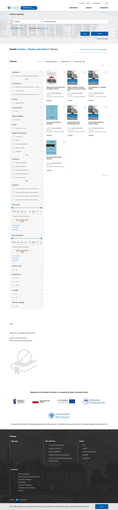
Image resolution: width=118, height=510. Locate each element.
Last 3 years (15, 227)
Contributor (86, 458)
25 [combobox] (69, 61)
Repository (104, 8)
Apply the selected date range (22, 220)
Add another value (16, 28)
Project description (24, 474)
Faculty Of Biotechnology (56, 445)
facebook (23, 500)
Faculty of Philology (55, 451)
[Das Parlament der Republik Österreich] (53, 147)
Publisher (85, 455)
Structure (49, 100)
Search (100, 34)
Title (84, 445)
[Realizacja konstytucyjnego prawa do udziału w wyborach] (53, 77)
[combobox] (75, 21)
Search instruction (102, 39)
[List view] (83, 62)
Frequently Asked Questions (26, 487)
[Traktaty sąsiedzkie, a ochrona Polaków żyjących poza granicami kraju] (74, 77)
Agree (101, 506)
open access (44, 28)
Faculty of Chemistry (55, 448)
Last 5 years (15, 229)
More (26, 79)
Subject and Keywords (89, 451)
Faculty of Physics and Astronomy (59, 455)
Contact (20, 490)
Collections (73, 8)
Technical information (25, 485)
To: (30, 211)
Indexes (89, 8)
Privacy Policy (85, 506)
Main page (14, 441)
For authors (21, 482)
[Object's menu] (64, 72)
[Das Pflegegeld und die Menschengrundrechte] (74, 112)
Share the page (96, 3)
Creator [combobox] (17, 21)
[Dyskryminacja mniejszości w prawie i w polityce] (95, 112)
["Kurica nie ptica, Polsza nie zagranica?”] (53, 112)
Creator (85, 448)
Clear (85, 34)
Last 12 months (16, 225)
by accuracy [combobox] (53, 61)
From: (14, 211)
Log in (106, 3)
